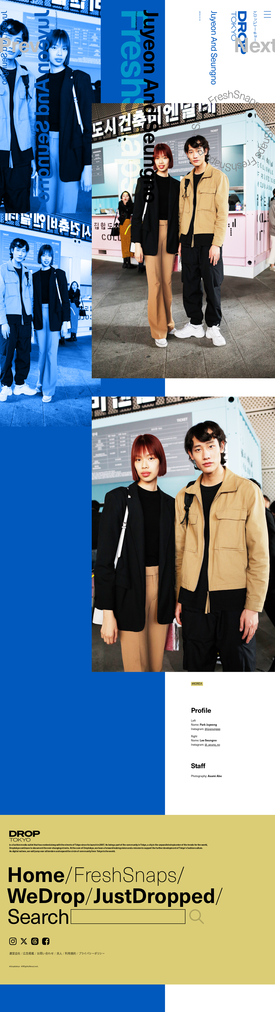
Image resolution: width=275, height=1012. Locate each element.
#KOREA (197, 684)
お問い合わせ (45, 953)
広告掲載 (28, 953)
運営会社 (14, 953)
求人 (59, 953)
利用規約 (70, 953)
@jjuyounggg (212, 729)
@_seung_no (212, 744)
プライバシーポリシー (92, 953)
